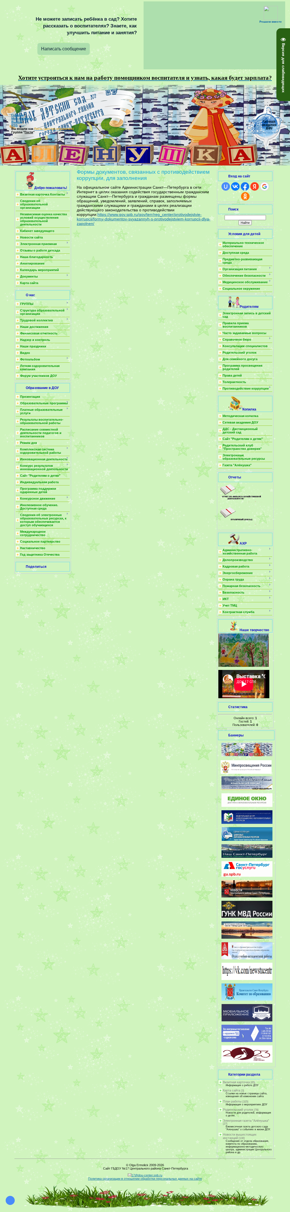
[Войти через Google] (264, 186)
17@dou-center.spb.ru (146, 1175)
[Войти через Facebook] (245, 186)
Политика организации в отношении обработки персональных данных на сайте (145, 1178)
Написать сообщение (63, 48)
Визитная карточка (236, 1082)
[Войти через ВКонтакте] (235, 186)
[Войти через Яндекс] (254, 186)
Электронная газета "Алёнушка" (246, 1120)
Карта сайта (231, 1090)
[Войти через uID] (225, 186)
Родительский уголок (238, 1109)
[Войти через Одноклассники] (245, 196)
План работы (232, 1101)
